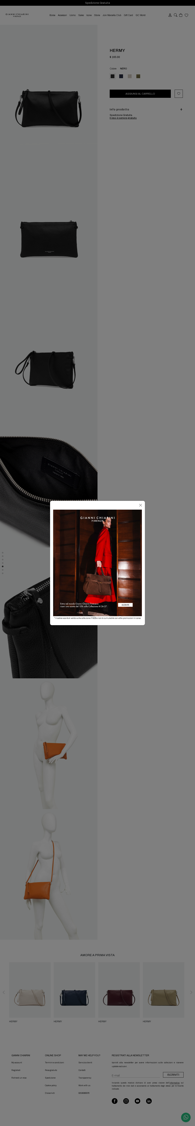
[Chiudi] (140, 505)
